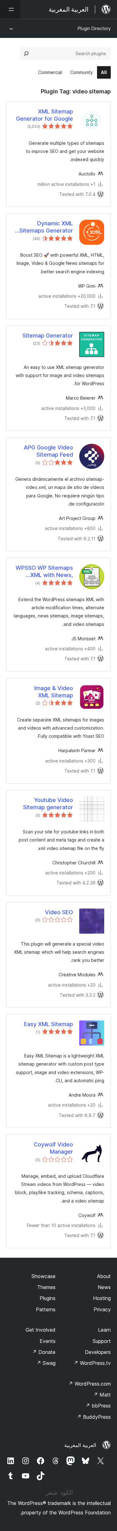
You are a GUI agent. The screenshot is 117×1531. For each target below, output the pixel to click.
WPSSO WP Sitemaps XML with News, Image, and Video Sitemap (44, 571)
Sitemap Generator (47, 335)
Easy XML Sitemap (48, 1024)
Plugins (48, 1298)
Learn (104, 1330)
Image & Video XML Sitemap (53, 692)
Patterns (46, 1309)
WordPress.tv (92, 1363)
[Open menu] (10, 9)
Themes (46, 1287)
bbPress (98, 1406)
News (104, 1287)
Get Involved (41, 1330)
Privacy (102, 1309)
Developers (98, 1352)
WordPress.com (89, 1384)
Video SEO (59, 912)
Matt (102, 1395)
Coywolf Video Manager (53, 1148)
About (104, 1276)
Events (48, 1341)
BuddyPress (94, 1417)
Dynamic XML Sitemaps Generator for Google (46, 227)
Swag (46, 1363)
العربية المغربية (80, 1445)
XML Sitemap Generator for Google (44, 115)
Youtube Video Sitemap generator (48, 803)
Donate (44, 1352)
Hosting (102, 1298)
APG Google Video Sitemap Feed (48, 451)
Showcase (44, 1276)
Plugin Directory (94, 28)
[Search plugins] (26, 53)
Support (102, 1341)
